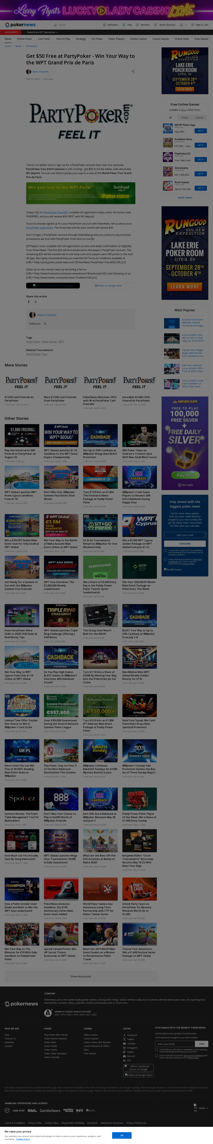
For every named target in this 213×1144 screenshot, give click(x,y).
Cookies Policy (23, 1139)
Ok (122, 1135)
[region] (106, 1135)
